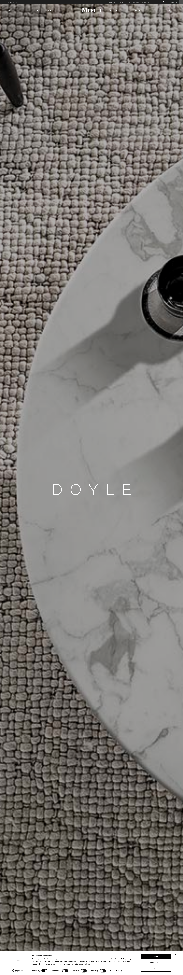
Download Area (134, 2)
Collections (126, 11)
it (5, 2)
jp (19, 2)
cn (17, 2)
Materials (114, 11)
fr (11, 2)
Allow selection (155, 963)
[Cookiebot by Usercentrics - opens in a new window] (18, 970)
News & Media (152, 11)
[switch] (65, 970)
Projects (40, 11)
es (13, 2)
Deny (156, 969)
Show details (114, 971)
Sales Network (168, 11)
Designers (122, 2)
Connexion (112, 2)
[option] (91, 489)
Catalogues (146, 2)
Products (12, 11)
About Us (138, 11)
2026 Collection (27, 11)
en (2, 2)
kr (22, 2)
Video (50, 11)
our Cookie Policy (119, 959)
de (8, 2)
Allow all (155, 956)
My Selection (173, 2)
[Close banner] (175, 954)
